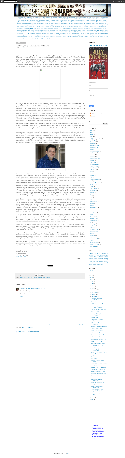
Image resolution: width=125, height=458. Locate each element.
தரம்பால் (83, 30)
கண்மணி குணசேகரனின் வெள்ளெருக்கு (97, 387)
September (94, 296)
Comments (93, 116)
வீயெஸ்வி (90, 36)
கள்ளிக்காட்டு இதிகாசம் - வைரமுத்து (97, 380)
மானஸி (91, 214)
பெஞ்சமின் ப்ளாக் (93, 33)
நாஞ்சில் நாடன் (64, 31)
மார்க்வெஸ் (60, 34)
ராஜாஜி (25, 36)
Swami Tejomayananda (40, 20)
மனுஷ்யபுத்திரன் (40, 34)
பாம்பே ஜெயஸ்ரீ (20, 33)
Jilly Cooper (31, 18)
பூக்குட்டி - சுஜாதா (95, 317)
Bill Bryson (60, 17)
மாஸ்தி (64, 34)
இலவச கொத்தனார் (75, 23)
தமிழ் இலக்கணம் (104, 262)
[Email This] (36, 275)
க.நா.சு (70, 25)
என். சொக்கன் (93, 153)
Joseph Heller (50, 18)
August (93, 397)
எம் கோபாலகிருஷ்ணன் (100, 23)
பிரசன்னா (92, 205)
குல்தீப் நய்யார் (29, 26)
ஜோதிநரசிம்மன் (43, 30)
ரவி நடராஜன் (93, 224)
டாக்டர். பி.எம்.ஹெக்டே (63, 30)
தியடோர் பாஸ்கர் (104, 30)
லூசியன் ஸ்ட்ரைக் (46, 36)
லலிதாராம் (29, 36)
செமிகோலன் (93, 184)
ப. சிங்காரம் (70, 31)
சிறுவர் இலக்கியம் (98, 258)
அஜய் (91, 136)
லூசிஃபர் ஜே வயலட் (94, 229)
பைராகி (91, 210)
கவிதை (106, 256)
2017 (91, 277)
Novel (95, 255)
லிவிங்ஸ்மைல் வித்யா (39, 36)
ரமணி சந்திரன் (105, 34)
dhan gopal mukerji (69, 20)
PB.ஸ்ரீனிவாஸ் (99, 18)
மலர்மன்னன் (48, 34)
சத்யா (91, 171)
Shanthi (92, 134)
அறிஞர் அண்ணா (48, 21)
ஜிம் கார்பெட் (105, 28)
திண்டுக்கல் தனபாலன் (25, 288)
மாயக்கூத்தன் (93, 216)
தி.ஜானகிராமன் (96, 30)
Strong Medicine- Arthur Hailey (99, 367)
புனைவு (99, 255)
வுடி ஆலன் (95, 36)
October (94, 294)
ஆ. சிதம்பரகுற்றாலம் (72, 21)
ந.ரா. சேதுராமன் (93, 190)
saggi (87, 20)
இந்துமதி (33, 23)
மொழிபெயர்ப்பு (104, 255)
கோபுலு (42, 26)
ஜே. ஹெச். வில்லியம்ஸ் (35, 30)
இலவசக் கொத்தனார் (94, 145)
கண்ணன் (92, 160)
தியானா (92, 186)
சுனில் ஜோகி (43, 28)
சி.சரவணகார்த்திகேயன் (89, 26)
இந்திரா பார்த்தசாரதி (26, 23)
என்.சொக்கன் (87, 23)
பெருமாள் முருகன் (103, 33)
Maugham (69, 18)
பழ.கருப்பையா (86, 31)
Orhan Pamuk (86, 18)
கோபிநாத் (39, 26)
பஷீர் (102, 31)
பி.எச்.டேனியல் (63, 33)
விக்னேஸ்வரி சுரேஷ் (94, 231)
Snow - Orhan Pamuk (96, 341)
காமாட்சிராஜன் (93, 162)
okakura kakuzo (81, 20)
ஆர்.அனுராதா (93, 143)
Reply (21, 296)
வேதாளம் (92, 237)
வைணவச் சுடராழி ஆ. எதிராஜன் (32, 38)
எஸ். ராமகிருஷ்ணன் (35, 24)
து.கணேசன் (19, 31)
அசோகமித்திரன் (37, 21)
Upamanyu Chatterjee (50, 20)
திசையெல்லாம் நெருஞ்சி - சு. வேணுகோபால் (97, 299)
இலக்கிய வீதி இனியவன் (65, 23)
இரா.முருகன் (51, 23)
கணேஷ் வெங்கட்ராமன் (95, 158)
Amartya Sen (31, 17)
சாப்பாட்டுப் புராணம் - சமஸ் (97, 337)
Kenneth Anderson (57, 18)
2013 (91, 286)
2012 (91, 288)
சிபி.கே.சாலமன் (103, 26)
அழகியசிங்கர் (65, 21)
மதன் (35, 34)
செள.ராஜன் (68, 28)
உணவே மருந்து (27, 277)
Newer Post (19, 324)
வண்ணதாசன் (58, 36)
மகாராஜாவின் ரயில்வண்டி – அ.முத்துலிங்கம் (97, 320)
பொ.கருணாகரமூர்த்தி (21, 34)
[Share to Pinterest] (43, 275)
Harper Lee (97, 17)
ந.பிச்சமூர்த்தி (24, 31)
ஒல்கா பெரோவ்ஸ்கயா (64, 24)
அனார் (43, 21)
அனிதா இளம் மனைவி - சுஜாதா (98, 301)
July (93, 399)
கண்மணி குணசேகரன (76, 24)
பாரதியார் (26, 33)
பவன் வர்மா (92, 31)
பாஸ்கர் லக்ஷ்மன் (93, 201)
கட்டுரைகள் (97, 253)
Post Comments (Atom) (28, 327)
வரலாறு (106, 258)
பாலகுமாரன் (32, 33)
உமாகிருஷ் (92, 149)
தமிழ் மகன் (79, 30)
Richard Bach (20, 20)
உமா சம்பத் (81, 23)
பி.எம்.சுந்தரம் (68, 33)
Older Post (81, 324)
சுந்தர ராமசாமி (37, 28)
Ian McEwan (19, 18)
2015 (91, 281)
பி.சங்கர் (92, 203)
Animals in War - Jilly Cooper (98, 45)
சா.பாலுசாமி (69, 26)
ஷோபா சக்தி (45, 38)
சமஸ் (53, 26)
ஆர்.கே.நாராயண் (84, 21)
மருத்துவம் (48, 277)
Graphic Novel (92, 262)
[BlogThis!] (38, 275)
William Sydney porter (60, 20)
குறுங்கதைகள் (98, 262)
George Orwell (92, 17)
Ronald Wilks (26, 20)
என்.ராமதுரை (92, 23)
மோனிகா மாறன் (93, 218)
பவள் (91, 199)
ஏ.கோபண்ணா (56, 24)
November (94, 292)
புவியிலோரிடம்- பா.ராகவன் (97, 304)
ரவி (90, 222)
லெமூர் (52, 36)
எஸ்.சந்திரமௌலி (43, 24)
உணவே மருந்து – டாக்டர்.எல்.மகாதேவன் (97, 306)
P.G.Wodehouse (92, 18)
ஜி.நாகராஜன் (99, 28)
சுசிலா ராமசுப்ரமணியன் (95, 183)
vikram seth (98, 20)
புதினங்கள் (94, 264)
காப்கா (93, 24)
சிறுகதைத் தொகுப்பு (93, 256)
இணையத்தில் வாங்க (21, 256)
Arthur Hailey (55, 17)
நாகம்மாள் (54, 31)
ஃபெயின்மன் (103, 20)
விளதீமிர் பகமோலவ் (84, 36)
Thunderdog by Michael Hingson (99, 334)
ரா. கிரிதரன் (92, 226)
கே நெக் (34, 26)
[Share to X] (39, 275)
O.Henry (81, 18)
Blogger (69, 453)
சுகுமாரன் (26, 28)
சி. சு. (91, 177)
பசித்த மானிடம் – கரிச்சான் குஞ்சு (98, 339)
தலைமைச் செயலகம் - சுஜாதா (98, 343)
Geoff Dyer (86, 17)
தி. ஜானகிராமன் (89, 30)
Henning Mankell (104, 17)
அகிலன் (31, 21)
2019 (91, 273)
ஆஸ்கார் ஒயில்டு (100, 21)
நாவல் (91, 253)
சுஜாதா (30, 28)
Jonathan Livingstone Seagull (41, 18)
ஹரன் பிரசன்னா (93, 246)
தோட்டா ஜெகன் (93, 188)
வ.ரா (54, 36)
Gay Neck (81, 17)
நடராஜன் (92, 192)
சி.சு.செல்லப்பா (97, 26)
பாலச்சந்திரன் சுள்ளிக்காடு (41, 33)
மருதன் (44, 34)
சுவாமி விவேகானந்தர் (53, 28)
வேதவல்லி (106, 36)
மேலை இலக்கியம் (100, 264)
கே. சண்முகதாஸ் (94, 168)
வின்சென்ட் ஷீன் (77, 36)
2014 (91, 283)
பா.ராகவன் (105, 31)
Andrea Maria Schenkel (40, 17)
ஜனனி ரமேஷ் (87, 28)
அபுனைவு (22, 277)
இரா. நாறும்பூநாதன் (39, 23)
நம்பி (91, 196)
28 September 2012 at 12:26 (38, 288)
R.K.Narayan (105, 18)
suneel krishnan (23, 47)
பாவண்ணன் (56, 33)
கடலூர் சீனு (92, 156)
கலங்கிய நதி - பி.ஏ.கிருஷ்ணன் (98, 371)
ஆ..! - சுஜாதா (94, 358)
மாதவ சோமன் (93, 212)
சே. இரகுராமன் (74, 28)
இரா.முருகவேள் (57, 23)
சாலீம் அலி (81, 26)
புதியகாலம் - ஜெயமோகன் (97, 332)
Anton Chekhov (48, 17)
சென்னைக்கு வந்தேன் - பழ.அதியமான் (96, 349)
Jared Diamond (26, 18)
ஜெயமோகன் (26, 30)
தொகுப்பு (90, 264)
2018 (91, 275)
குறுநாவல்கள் (100, 259)
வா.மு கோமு (63, 36)
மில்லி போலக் (68, 34)
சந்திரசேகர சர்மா (48, 26)
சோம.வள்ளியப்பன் (81, 28)
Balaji (91, 130)
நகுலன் (29, 31)
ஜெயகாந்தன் (20, 30)
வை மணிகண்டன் (94, 239)
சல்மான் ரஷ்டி (57, 26)
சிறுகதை (101, 256)
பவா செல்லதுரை (97, 31)
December (94, 290)
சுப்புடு (47, 28)
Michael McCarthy (75, 18)
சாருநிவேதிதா (75, 26)
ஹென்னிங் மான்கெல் (52, 38)
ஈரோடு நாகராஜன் (94, 147)
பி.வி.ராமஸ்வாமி (83, 33)
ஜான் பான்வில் (94, 28)
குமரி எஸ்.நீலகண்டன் (21, 26)
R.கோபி (92, 132)
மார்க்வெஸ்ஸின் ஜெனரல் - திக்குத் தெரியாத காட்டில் (99, 364)
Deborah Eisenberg (67, 17)
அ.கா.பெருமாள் (26, 21)
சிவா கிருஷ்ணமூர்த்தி (95, 179)
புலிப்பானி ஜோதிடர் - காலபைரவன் (98, 309)
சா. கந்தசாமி (63, 26)
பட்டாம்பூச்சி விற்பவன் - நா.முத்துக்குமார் (96, 314)
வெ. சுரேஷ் (92, 235)
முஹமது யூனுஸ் (77, 34)
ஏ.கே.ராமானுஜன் (50, 24)
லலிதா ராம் (92, 227)
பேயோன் (92, 209)
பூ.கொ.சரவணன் (94, 207)
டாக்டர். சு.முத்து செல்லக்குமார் (52, 30)
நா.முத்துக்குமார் (48, 31)
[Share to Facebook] (41, 275)
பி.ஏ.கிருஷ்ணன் (75, 33)
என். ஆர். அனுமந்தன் (95, 151)
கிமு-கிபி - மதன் (95, 311)
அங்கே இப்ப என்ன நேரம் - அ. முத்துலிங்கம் (98, 383)
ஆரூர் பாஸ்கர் (93, 141)
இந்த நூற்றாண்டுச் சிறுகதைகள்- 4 (99, 326)
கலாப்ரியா (89, 24)
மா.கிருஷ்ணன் (54, 34)
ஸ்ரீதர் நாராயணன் (94, 242)
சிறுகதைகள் (104, 253)
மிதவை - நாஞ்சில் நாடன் (96, 328)
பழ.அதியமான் (81, 31)
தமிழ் (44, 277)
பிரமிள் (88, 33)
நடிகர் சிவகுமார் (34, 31)
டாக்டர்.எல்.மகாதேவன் (72, 30)
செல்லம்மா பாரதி (61, 28)
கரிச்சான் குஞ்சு (84, 24)
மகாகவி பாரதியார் (30, 34)
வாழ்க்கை (96, 261)
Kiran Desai (64, 18)
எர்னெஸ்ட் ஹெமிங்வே (27, 24)
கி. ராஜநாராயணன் (104, 24)
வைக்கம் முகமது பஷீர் (21, 38)
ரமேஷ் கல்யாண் (93, 220)
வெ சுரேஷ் (92, 233)
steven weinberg (91, 20)
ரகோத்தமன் (99, 34)
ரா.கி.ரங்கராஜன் (20, 36)
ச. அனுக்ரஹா (93, 169)
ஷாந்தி (91, 240)
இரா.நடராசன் (45, 23)
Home (50, 324)
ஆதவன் (79, 21)
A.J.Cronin (19, 17)
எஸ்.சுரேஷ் (92, 155)
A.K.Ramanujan (25, 17)
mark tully (76, 20)
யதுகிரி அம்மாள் (84, 34)
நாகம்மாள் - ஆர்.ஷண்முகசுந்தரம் (98, 373)
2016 (91, 279)
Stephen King (32, 20)
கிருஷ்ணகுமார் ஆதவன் (95, 166)
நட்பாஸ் (91, 194)
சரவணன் (92, 175)
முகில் (73, 34)
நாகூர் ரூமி (58, 31)
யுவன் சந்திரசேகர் (92, 35)
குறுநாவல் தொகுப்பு (103, 261)
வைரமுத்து (41, 38)
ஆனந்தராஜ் (92, 140)
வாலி (68, 36)
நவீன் (91, 197)
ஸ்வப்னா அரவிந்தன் (94, 244)
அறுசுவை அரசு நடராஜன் (57, 21)
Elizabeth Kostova (75, 17)
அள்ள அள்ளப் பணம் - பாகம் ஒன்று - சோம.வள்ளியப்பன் (99, 376)
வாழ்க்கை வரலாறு (93, 259)
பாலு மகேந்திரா (50, 33)
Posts (92, 113)
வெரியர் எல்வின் (100, 36)
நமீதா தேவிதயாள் (40, 31)
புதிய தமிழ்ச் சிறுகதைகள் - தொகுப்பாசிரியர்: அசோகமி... (98, 390)
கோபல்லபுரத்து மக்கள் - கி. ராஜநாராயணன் (97, 346)
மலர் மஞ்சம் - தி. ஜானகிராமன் (98, 369)
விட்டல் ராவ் (71, 36)
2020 (91, 271)
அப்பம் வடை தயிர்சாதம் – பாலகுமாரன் (97, 323)
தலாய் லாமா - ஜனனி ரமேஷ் (97, 356)
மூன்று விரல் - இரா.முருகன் (97, 330)
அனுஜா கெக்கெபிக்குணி (95, 138)
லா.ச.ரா (33, 36)
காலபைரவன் (97, 24)
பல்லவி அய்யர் (75, 31)
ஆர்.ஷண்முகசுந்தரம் (93, 21)
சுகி (31, 277)
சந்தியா (91, 173)
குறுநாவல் (91, 258)
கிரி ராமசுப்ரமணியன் (94, 164)
